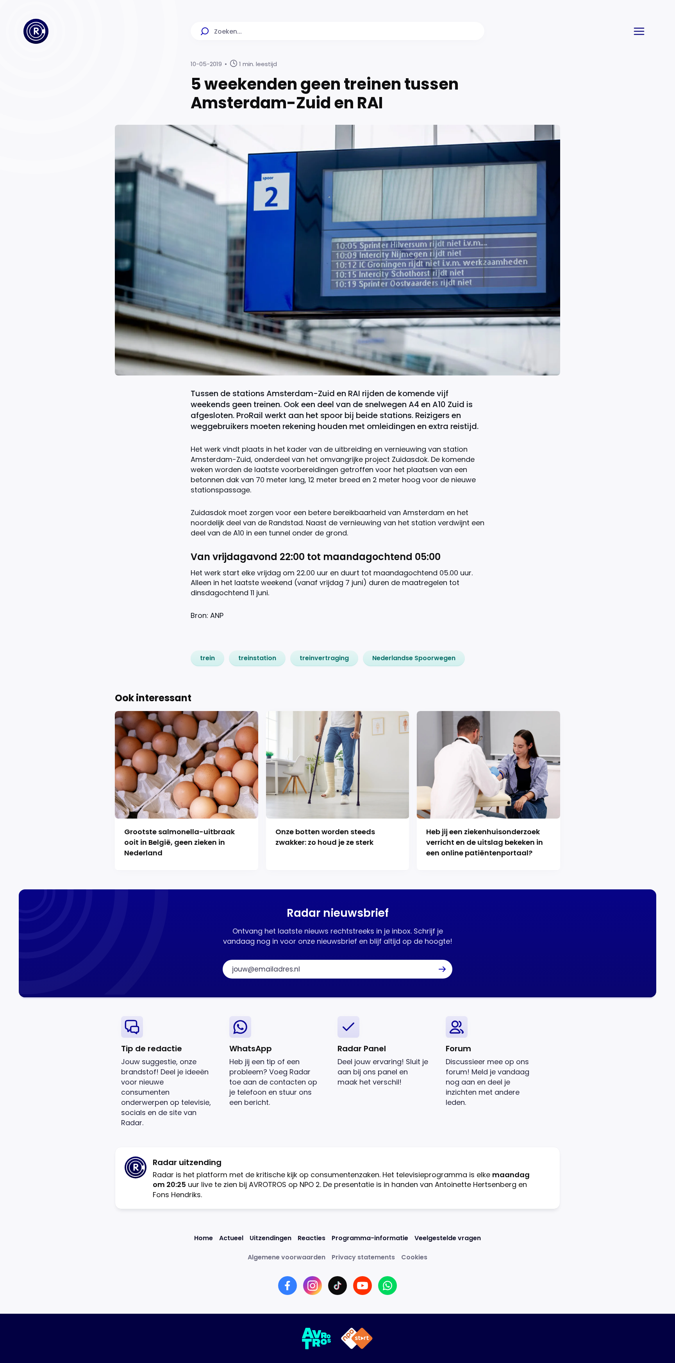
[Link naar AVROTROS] (316, 1338)
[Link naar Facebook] (287, 1285)
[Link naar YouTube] (362, 1285)
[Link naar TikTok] (337, 1285)
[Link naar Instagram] (312, 1285)
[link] (207, 658)
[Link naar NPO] (357, 1338)
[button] (639, 31)
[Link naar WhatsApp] (387, 1285)
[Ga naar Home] (35, 31)
